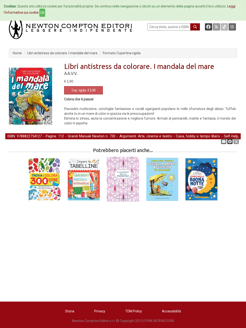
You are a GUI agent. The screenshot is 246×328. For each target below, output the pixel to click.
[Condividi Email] (223, 141)
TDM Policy (133, 311)
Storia (69, 311)
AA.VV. (71, 73)
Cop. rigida (79, 90)
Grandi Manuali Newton (86, 136)
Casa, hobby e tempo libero (198, 136)
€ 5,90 (84, 90)
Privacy (99, 311)
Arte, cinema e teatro (155, 136)
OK (42, 13)
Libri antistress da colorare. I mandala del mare (62, 53)
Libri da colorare (53, 141)
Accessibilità (171, 311)
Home (17, 53)
